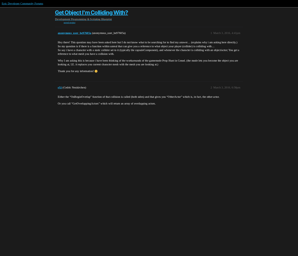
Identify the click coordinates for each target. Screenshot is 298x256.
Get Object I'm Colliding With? (91, 12)
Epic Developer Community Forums (22, 3)
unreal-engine (69, 22)
